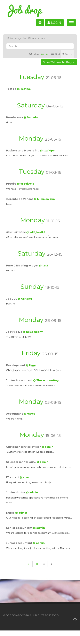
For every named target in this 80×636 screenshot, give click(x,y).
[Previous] (36, 564)
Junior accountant (19, 543)
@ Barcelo (31, 117)
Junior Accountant (19, 380)
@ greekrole (25, 183)
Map (36, 53)
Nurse (10, 512)
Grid (57, 53)
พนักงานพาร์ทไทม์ (16, 232)
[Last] (51, 564)
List (47, 53)
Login (55, 23)
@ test (43, 265)
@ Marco (29, 413)
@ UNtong (25, 298)
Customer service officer (23, 446)
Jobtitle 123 (14, 331)
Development (16, 365)
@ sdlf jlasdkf (35, 232)
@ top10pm (47, 150)
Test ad (11, 88)
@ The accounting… (47, 380)
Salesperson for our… (21, 461)
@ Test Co (24, 88)
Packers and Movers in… (23, 150)
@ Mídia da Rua (44, 199)
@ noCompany (33, 331)
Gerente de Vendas (20, 199)
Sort (68, 53)
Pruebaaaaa (15, 117)
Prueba (11, 183)
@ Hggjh (32, 365)
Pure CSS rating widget (22, 265)
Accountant (14, 413)
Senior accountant (19, 527)
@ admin (47, 446)
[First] (29, 564)
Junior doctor (16, 492)
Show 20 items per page (58, 62)
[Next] (44, 564)
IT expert (12, 477)
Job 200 (12, 298)
